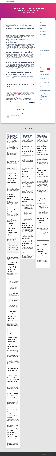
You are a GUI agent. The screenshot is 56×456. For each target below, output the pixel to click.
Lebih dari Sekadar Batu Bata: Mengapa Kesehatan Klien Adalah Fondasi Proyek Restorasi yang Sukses (45, 64)
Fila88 (40, 101)
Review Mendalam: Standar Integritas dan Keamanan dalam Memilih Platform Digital (45, 53)
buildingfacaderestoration (18, 94)
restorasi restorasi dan (43, 37)
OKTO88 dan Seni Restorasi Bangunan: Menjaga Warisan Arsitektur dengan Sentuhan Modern (44, 96)
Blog (40, 22)
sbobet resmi (44, 186)
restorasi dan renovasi (42, 35)
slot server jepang (42, 38)
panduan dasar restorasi (43, 31)
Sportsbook (41, 41)
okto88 (41, 28)
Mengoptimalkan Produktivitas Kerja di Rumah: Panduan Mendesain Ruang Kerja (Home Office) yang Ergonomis (44, 49)
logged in (14, 115)
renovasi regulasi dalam (43, 34)
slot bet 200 (41, 103)
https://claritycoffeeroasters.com (11, 169)
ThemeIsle (48, 454)
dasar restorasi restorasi (43, 25)
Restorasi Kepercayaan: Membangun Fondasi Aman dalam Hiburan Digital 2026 (44, 60)
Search (41, 67)
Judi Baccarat (41, 99)
